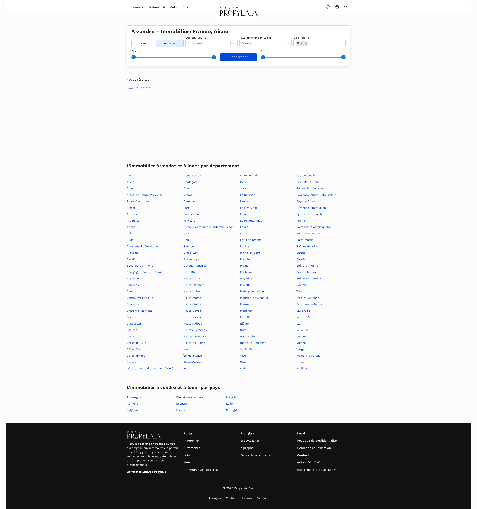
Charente (133, 304)
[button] (306, 43)
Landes (245, 201)
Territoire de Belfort (309, 304)
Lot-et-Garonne (251, 240)
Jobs (184, 7)
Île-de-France (192, 355)
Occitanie (246, 349)
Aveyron (132, 252)
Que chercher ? (195, 37)
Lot (242, 233)
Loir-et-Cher (248, 207)
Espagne (182, 403)
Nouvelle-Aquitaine (253, 342)
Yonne (300, 362)
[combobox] (309, 43)
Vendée (301, 336)
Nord (243, 330)
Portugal (231, 410)
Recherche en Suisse (258, 37)
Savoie (300, 259)
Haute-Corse (192, 278)
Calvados (133, 285)
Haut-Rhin (190, 272)
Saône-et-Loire (307, 246)
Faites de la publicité (255, 455)
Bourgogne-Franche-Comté (145, 272)
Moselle (245, 317)
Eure (186, 207)
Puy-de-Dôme (306, 201)
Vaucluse (302, 330)
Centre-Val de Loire (140, 298)
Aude (130, 240)
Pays (255, 37)
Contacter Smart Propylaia (146, 472)
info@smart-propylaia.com (316, 470)
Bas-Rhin (133, 259)
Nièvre (244, 323)
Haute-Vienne (192, 317)
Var (298, 323)
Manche (245, 259)
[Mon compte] (337, 7)
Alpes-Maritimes (138, 201)
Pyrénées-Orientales (310, 214)
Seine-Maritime (307, 272)
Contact (303, 455)
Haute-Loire (191, 291)
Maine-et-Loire (250, 252)
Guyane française (195, 265)
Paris (243, 368)
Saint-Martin (304, 240)
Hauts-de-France (194, 336)
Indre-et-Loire (250, 175)
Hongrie (231, 397)
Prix (133, 51)
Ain (129, 175)
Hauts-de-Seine (194, 342)
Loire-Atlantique (251, 220)
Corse (131, 336)
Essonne (189, 201)
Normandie (247, 336)
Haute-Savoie (192, 310)
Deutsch (263, 498)
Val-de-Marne (305, 317)
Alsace (131, 207)
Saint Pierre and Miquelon (313, 227)
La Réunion (247, 195)
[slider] (133, 57)
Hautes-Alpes (192, 323)
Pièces (265, 51)
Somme (301, 285)
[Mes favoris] (328, 7)
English (231, 498)
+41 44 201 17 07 (308, 462)
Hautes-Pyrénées (195, 330)
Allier (130, 188)
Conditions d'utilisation (314, 448)
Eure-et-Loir (192, 214)
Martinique (247, 272)
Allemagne (134, 397)
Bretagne (133, 278)
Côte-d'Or (133, 349)
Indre (186, 368)
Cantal (131, 291)
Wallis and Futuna (308, 355)
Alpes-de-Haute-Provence (145, 195)
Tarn (299, 291)
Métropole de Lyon (253, 291)
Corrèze (132, 330)
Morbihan (246, 310)
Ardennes (133, 220)
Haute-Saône (192, 304)
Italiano (246, 498)
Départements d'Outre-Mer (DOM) (150, 368)
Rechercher (239, 57)
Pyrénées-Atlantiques (311, 207)
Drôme (187, 195)
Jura (243, 188)
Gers (186, 240)
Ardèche (132, 214)
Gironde (188, 246)
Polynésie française (309, 188)
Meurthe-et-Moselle (254, 298)
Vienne (301, 342)
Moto (173, 7)
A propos (246, 448)
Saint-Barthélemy (308, 233)
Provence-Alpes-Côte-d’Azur (316, 195)
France (180, 410)
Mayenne (246, 278)
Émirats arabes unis (189, 397)
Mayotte (245, 285)
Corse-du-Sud (136, 342)
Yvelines (302, 368)
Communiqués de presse (201, 470)
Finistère (189, 220)
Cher (130, 317)
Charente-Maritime (139, 310)
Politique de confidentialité (317, 440)
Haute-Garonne (193, 285)
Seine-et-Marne (307, 265)
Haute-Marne (192, 298)
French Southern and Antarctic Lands (208, 227)
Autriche (132, 403)
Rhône (300, 220)
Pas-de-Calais (305, 175)
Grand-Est (190, 252)
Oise (243, 355)
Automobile (157, 7)
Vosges (301, 349)
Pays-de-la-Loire (308, 182)
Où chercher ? (303, 37)
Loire (243, 214)
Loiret (244, 227)
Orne (243, 362)
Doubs (187, 188)
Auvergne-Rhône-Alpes (143, 246)
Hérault (188, 349)
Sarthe (300, 252)
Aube (130, 233)
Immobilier (137, 7)
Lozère (244, 246)
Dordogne (189, 182)
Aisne (130, 182)
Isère (243, 182)
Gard (186, 233)
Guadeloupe (191, 259)
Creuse (131, 362)
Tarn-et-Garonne (307, 298)
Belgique (132, 410)
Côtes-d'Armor (136, 355)
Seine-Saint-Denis (309, 278)
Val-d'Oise (303, 310)
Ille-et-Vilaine (192, 362)
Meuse (244, 304)
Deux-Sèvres (192, 175)
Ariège (131, 227)
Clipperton (134, 323)
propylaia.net (249, 440)
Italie (229, 403)
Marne (244, 265)
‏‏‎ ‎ (131, 37)
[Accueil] (238, 12)
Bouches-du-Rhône (140, 265)
